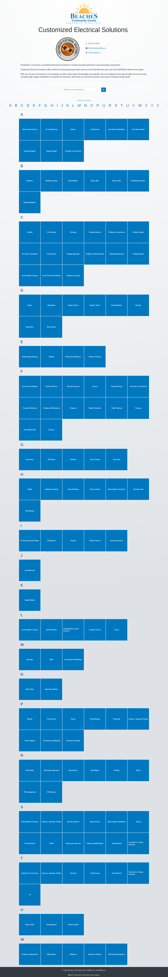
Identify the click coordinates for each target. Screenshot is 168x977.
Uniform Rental (73, 924)
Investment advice (116, 540)
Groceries (116, 459)
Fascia (95, 386)
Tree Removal (116, 873)
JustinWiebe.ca (100, 970)
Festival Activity (116, 386)
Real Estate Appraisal (51, 770)
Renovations (73, 770)
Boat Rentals (73, 181)
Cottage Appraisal (73, 254)
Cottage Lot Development (95, 254)
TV (30, 895)
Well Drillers (51, 954)
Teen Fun (73, 873)
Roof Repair (95, 770)
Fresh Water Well (30, 430)
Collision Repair (138, 232)
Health (30, 489)
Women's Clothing (94, 954)
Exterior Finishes (95, 357)
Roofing (116, 770)
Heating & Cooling (73, 275)
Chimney (73, 232)
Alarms (73, 129)
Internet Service (94, 540)
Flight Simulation (95, 408)
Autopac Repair (51, 151)
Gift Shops (51, 459)
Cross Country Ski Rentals (51, 275)
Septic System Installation (116, 822)
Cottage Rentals (138, 254)
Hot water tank (138, 489)
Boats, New (95, 181)
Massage (30, 659)
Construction (51, 254)
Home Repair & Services (116, 489)
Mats (51, 659)
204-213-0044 (94, 44)
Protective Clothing (73, 741)
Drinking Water (116, 305)
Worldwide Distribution (116, 954)
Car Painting (51, 232)
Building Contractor (138, 181)
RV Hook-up (51, 792)
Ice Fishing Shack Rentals (30, 540)
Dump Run (29, 327)
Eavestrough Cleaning (30, 357)
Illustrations (51, 540)
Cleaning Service (95, 232)
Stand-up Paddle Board (95, 843)
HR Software (29, 511)
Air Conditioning (51, 129)
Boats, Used (116, 181)
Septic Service (95, 822)
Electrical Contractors (73, 357)
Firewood (73, 408)
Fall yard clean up (73, 386)
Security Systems (73, 822)
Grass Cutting (95, 459)
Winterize (73, 954)
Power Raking (30, 741)
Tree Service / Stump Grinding (135, 843)
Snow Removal (29, 843)
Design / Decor (73, 305)
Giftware (73, 459)
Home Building (73, 489)
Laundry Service (95, 630)
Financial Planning (29, 408)
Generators (30, 459)
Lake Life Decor (51, 630)
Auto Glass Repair (138, 129)
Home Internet (95, 489)
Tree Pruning (94, 873)
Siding (138, 822)
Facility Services (51, 386)
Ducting (138, 305)
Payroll (29, 719)
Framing (138, 408)
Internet (73, 540)
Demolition (51, 305)
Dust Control (51, 327)
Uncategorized (51, 924)
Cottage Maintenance (116, 254)
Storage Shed (116, 843)
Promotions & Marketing (73, 659)
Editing (51, 357)
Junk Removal (30, 570)
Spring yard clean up (73, 843)
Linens (116, 630)
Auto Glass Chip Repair (116, 129)
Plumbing (116, 719)
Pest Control (51, 719)
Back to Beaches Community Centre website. (84, 975)
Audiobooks (95, 129)
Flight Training (116, 408)
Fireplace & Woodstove (51, 408)
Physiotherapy (95, 719)
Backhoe (30, 181)
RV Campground (30, 792)
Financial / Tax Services (138, 386)
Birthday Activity (51, 181)
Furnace (51, 430)
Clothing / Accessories (73, 151)
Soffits (51, 843)
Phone (73, 719)
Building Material (30, 202)
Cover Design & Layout (30, 275)
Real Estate (30, 770)
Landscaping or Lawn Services (71, 630)
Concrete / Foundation (30, 254)
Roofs (138, 770)
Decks (30, 305)
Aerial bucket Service (29, 129)
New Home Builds (51, 689)
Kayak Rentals (30, 600)
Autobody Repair (30, 151)
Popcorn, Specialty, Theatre (138, 719)
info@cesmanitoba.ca (97, 48)
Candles (30, 232)
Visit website (93, 53)
